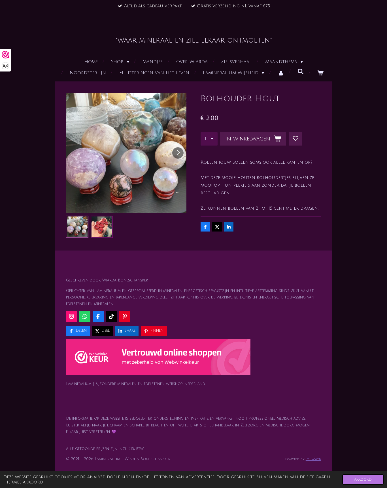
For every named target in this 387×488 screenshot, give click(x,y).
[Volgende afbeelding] (178, 153)
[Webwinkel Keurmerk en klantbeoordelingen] (158, 358)
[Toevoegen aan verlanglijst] (295, 139)
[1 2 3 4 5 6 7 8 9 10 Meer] (209, 139)
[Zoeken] (300, 71)
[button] (77, 227)
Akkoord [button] (363, 479)
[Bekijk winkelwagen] (320, 73)
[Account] (281, 73)
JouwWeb (313, 459)
